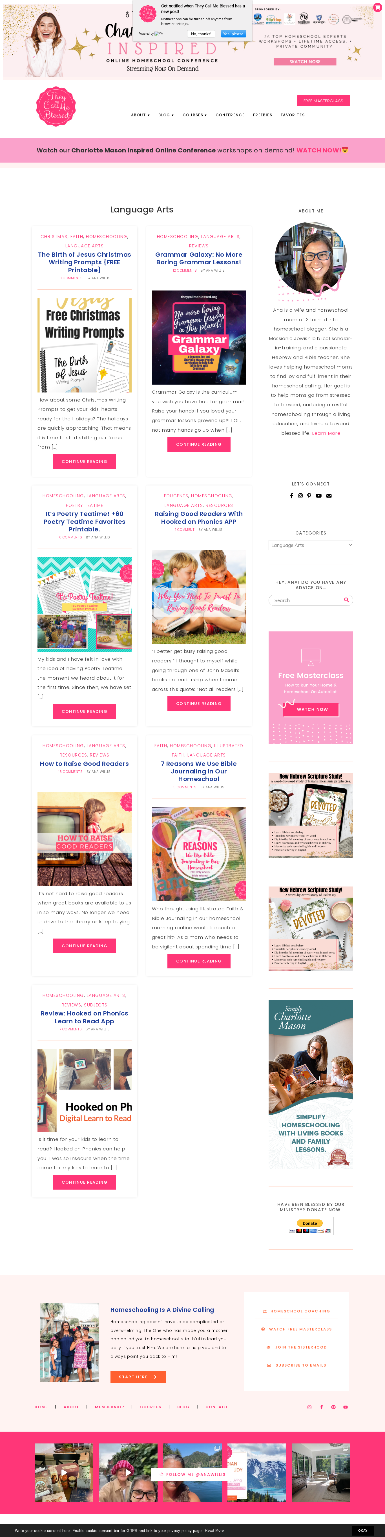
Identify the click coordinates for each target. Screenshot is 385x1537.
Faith (76, 236)
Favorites (293, 115)
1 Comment (185, 529)
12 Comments (185, 270)
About (138, 115)
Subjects (95, 1005)
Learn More (326, 433)
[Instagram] (300, 495)
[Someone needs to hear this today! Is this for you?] (128, 1472)
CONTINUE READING (84, 461)
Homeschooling (106, 236)
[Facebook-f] (321, 1407)
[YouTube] (319, 495)
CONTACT (216, 1407)
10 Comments (71, 278)
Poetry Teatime (84, 505)
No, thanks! (201, 34)
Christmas (54, 236)
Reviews (199, 246)
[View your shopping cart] (377, 7)
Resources (219, 505)
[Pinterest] (309, 495)
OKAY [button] (363, 1530)
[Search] (346, 600)
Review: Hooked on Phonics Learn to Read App (85, 1017)
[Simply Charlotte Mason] (311, 1167)
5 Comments (184, 787)
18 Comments (71, 771)
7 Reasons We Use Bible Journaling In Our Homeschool (199, 771)
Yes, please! (234, 34)
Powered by (146, 34)
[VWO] (160, 34)
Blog (164, 115)
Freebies (262, 115)
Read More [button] (214, 1530)
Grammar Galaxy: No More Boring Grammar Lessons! (198, 258)
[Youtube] (345, 1407)
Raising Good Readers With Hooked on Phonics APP (199, 517)
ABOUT (71, 1407)
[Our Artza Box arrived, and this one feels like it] (64, 1472)
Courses (193, 115)
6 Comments (70, 537)
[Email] (329, 495)
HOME (41, 1407)
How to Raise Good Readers (84, 763)
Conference (230, 115)
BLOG (183, 1407)
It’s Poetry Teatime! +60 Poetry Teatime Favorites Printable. (85, 521)
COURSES (150, 1407)
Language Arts (84, 246)
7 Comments (70, 1029)
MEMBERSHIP (109, 1407)
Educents (176, 496)
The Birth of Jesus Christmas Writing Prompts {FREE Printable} (84, 262)
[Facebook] (292, 495)
